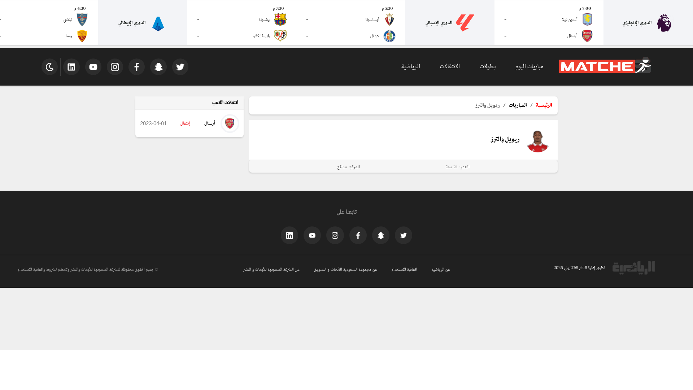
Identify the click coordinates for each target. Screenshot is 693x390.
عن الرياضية (441, 270)
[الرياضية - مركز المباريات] (605, 72)
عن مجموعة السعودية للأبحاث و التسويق (345, 270)
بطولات (488, 66)
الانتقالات (450, 66)
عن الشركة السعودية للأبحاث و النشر (271, 270)
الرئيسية (544, 105)
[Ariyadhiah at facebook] (358, 235)
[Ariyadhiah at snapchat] (380, 235)
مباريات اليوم (529, 66)
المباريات (518, 105)
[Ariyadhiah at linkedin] (289, 235)
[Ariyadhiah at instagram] (335, 235)
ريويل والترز (488, 105)
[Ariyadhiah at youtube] (312, 235)
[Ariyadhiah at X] (403, 235)
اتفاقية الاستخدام (404, 270)
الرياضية (410, 66)
